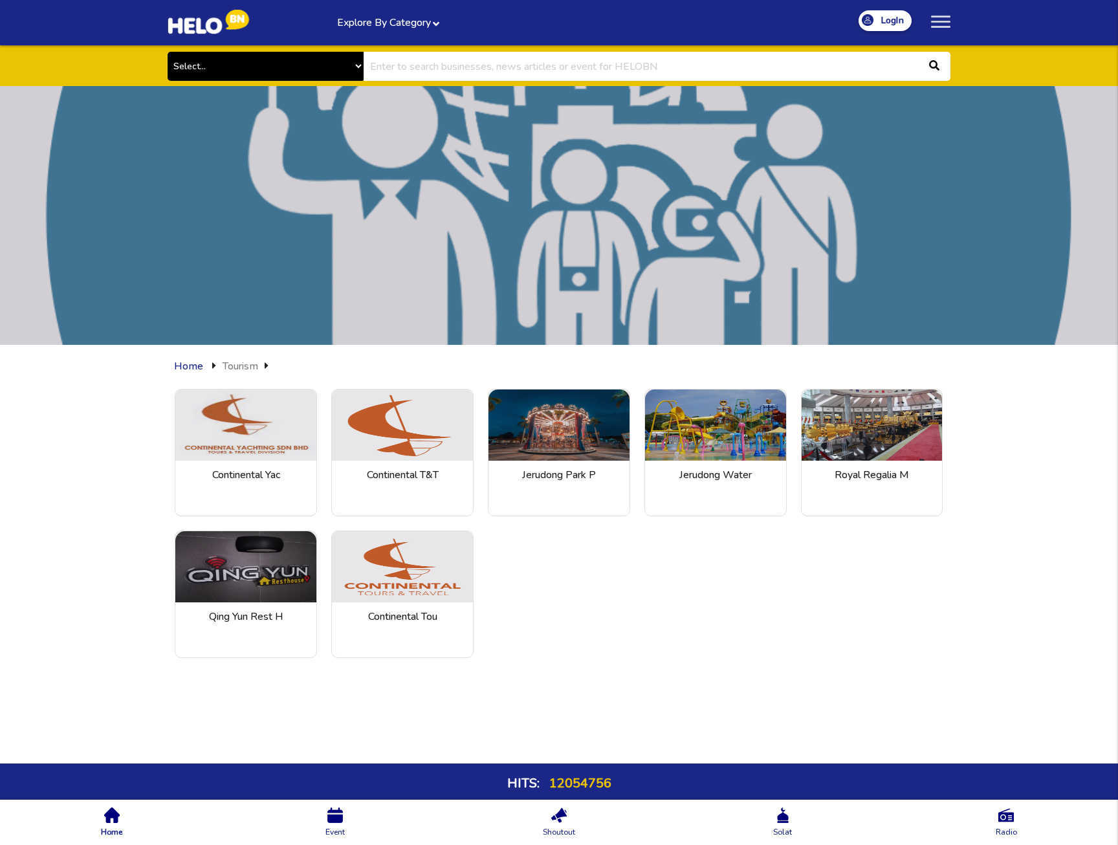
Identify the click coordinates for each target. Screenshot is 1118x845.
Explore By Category (384, 23)
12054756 (578, 783)
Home (188, 366)
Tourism (240, 366)
